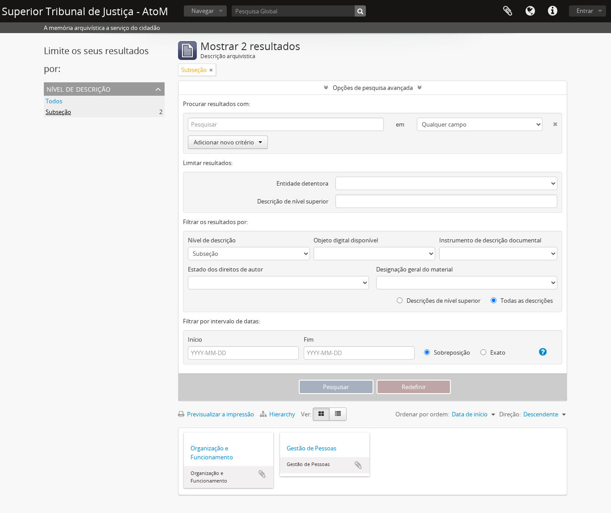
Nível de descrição (78, 88)
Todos (54, 101)
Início (195, 339)
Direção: (510, 414)
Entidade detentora (302, 183)
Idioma (530, 11)
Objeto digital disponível (346, 240)
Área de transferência (507, 11)
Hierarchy (282, 414)
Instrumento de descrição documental (490, 240)
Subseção (58, 112)
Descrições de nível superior (442, 301)
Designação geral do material (414, 269)
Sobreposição (451, 352)
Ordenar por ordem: (422, 414)
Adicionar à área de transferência (262, 474)
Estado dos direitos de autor (225, 269)
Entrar (585, 11)
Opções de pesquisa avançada (373, 88)
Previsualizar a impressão (220, 414)
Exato (497, 352)
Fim (309, 339)
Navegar (202, 11)
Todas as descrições (526, 301)
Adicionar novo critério (224, 142)
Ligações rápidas (552, 11)
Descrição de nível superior (292, 201)
